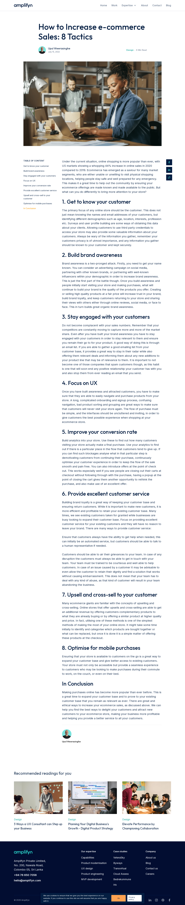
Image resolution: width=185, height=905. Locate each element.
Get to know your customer (36, 166)
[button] (129, 5)
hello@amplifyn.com (27, 880)
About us (151, 857)
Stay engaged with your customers (39, 175)
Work (114, 5)
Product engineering (92, 873)
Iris (115, 884)
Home (103, 5)
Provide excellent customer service (40, 190)
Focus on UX (29, 180)
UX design (87, 868)
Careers (150, 873)
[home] (23, 5)
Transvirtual (119, 868)
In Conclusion (29, 208)
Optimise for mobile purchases (37, 203)
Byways (117, 863)
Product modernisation (94, 863)
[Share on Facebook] (169, 162)
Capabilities (87, 857)
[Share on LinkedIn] (169, 170)
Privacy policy (132, 898)
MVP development (91, 879)
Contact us (152, 868)
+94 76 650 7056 (25, 875)
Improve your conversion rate (37, 185)
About (144, 5)
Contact (157, 5)
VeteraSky (119, 857)
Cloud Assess (121, 873)
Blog (168, 5)
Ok (118, 898)
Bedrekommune (122, 879)
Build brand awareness (33, 171)
